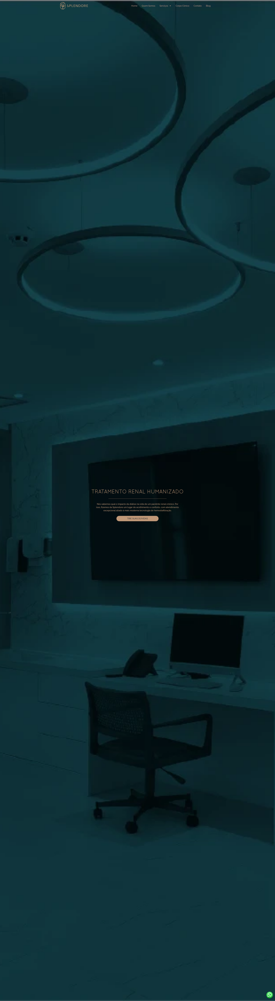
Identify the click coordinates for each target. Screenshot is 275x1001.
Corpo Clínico (182, 6)
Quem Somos (148, 6)
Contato (198, 6)
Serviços (164, 6)
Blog (208, 6)
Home (134, 6)
